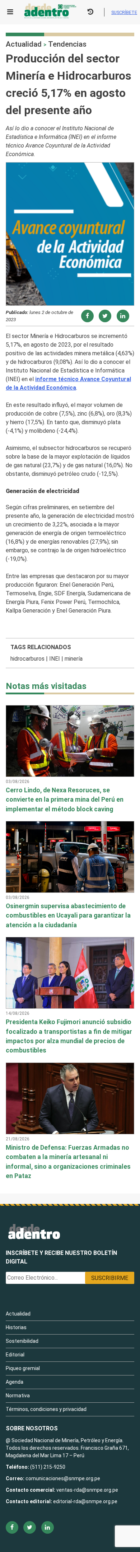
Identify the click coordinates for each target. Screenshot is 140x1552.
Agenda (14, 1382)
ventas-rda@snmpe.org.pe (87, 1490)
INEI (54, 658)
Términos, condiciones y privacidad (46, 1409)
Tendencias (67, 44)
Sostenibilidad (22, 1341)
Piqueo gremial (23, 1368)
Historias (16, 1327)
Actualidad (24, 44)
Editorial (15, 1355)
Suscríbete (124, 12)
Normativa (18, 1395)
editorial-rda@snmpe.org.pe (85, 1501)
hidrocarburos (27, 658)
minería (74, 658)
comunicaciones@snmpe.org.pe (63, 1478)
